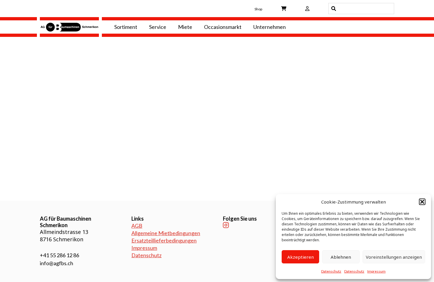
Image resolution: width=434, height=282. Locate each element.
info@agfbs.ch (56, 263)
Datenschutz (331, 271)
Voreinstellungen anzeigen (394, 257)
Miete (185, 27)
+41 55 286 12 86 (59, 255)
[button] (422, 202)
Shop (258, 9)
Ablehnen (341, 257)
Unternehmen (269, 27)
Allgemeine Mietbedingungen (165, 233)
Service (157, 27)
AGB (136, 225)
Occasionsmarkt (223, 27)
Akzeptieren (300, 257)
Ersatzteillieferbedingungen (164, 240)
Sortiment (125, 27)
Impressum (376, 271)
